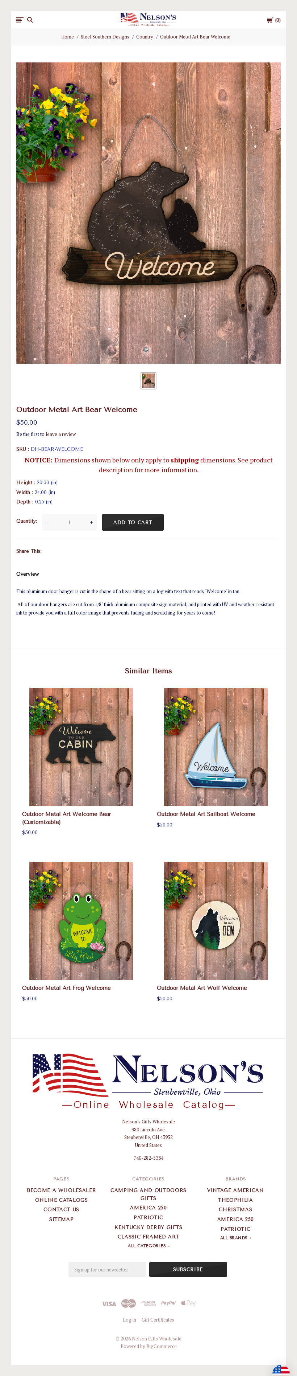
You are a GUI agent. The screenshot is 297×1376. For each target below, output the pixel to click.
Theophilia (235, 1200)
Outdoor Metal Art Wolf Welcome (202, 988)
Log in (129, 1319)
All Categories (148, 1246)
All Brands (234, 1238)
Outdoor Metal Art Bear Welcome (195, 36)
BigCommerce (161, 1346)
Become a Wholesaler (61, 1190)
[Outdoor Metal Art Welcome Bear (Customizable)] (81, 747)
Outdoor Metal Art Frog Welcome (66, 988)
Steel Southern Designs (105, 36)
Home (67, 36)
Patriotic (148, 1217)
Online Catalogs (61, 1200)
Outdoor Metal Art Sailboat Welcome (206, 814)
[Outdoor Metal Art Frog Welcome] (81, 921)
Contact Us (61, 1209)
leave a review (61, 434)
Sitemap (61, 1219)
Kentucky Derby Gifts (148, 1227)
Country (144, 36)
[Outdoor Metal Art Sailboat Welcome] (216, 747)
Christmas (235, 1209)
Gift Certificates (158, 1319)
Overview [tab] (27, 574)
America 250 (148, 1207)
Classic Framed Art (149, 1237)
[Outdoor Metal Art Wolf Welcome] (216, 921)
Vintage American (235, 1190)
